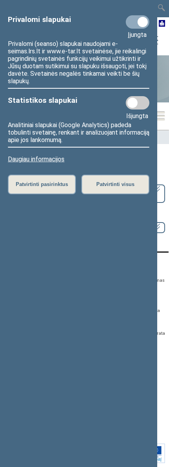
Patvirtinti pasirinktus (42, 184)
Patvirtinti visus (115, 184)
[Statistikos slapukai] (137, 102)
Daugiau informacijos (36, 159)
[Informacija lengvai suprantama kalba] (162, 24)
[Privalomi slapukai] (137, 22)
